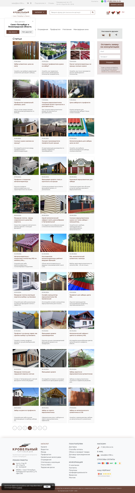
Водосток (45, 449)
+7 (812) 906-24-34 (114, 1)
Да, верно (13, 32)
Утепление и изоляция (50, 462)
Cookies (19, 487)
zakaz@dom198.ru (18, 3)
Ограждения (46, 460)
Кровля (44, 447)
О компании (74, 465)
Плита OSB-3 (46, 465)
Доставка (73, 447)
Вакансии (73, 475)
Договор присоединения (79, 455)
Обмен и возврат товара (79, 452)
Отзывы (51, 3)
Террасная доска (48, 467)
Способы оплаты (76, 449)
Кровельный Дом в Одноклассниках (110, 35)
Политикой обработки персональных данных (110, 71)
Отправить (109, 62)
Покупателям (39, 3)
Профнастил (46, 455)
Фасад (43, 452)
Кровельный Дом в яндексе (104, 474)
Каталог (38, 12)
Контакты (94, 1)
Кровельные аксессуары (51, 457)
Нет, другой (27, 32)
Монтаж (72, 478)
